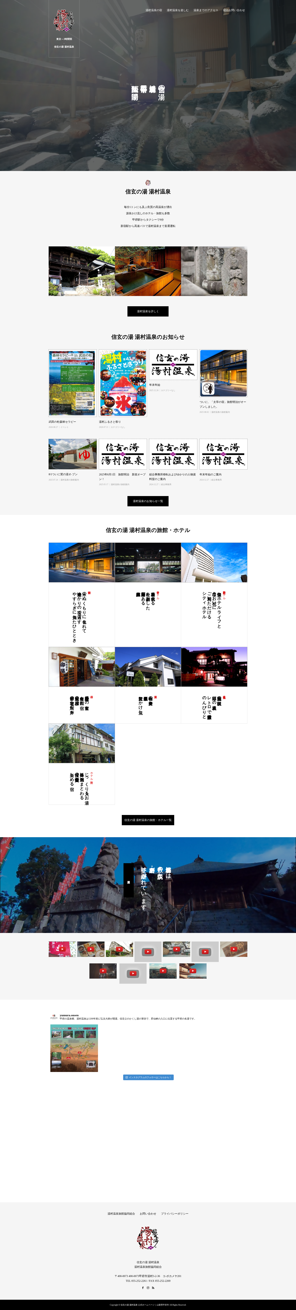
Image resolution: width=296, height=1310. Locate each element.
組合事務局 (166, 484)
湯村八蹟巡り (128, 880)
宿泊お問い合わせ (234, 10)
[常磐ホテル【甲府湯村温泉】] (193, 971)
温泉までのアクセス (206, 10)
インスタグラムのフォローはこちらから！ (150, 1077)
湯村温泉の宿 (154, 10)
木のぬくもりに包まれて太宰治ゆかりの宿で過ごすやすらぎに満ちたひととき (79, 614)
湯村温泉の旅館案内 (220, 412)
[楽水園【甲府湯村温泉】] (205, 952)
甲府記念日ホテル (224, 593)
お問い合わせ (148, 1213)
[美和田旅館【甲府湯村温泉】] (148, 952)
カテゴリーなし (118, 427)
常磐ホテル (158, 593)
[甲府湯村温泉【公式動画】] (90, 949)
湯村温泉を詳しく (148, 311)
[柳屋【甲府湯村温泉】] (233, 949)
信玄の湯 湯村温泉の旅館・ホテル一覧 (148, 820)
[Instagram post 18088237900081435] (74, 1048)
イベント (64, 427)
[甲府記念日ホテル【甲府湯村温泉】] (163, 971)
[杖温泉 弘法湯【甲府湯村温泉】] (176, 949)
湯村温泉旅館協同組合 (121, 1213)
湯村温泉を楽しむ (178, 10)
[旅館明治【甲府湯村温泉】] (103, 971)
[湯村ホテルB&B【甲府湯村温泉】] (133, 973)
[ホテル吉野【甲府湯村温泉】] (119, 949)
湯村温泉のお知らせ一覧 (148, 501)
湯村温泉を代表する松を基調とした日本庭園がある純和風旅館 (148, 598)
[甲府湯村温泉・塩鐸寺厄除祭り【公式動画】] (62, 949)
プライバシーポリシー (174, 1213)
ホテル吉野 (91, 774)
